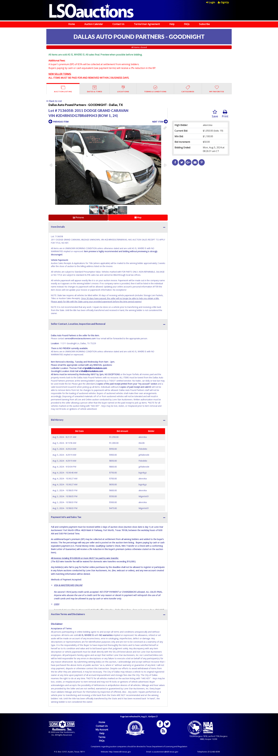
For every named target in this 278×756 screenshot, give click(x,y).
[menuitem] (212, 2)
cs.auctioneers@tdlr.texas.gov (165, 751)
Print (225, 116)
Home (71, 24)
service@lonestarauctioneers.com (80, 338)
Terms (101, 737)
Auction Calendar (93, 24)
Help (171, 24)
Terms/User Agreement (147, 24)
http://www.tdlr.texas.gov (120, 751)
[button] (165, 128)
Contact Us (118, 24)
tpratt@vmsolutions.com (96, 368)
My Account (102, 729)
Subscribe (204, 24)
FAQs (187, 24)
